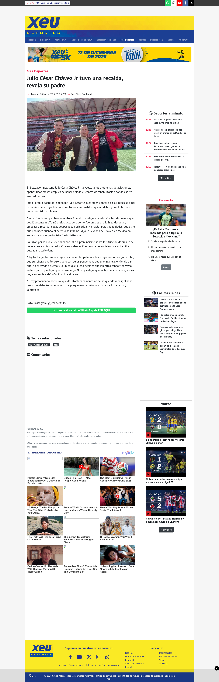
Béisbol (142, 39)
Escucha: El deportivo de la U (48, 2)
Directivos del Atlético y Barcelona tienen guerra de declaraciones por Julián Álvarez (169, 146)
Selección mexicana (134, 663)
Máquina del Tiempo (168, 656)
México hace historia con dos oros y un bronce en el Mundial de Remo (169, 133)
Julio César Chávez (39, 344)
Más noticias (166, 178)
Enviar (166, 267)
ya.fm (102, 665)
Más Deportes (127, 39)
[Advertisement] (81, 394)
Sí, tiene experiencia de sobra (165, 241)
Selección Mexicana (106, 39)
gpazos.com (113, 665)
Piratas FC (60, 39)
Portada (32, 39)
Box (55, 344)
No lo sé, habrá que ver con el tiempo (166, 258)
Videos (171, 39)
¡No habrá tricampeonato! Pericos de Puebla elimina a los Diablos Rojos (173, 318)
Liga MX (44, 39)
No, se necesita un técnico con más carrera (166, 249)
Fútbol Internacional (81, 39)
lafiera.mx (91, 665)
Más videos (166, 529)
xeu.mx (62, 665)
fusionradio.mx (76, 665)
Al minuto (183, 39)
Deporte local (156, 39)
